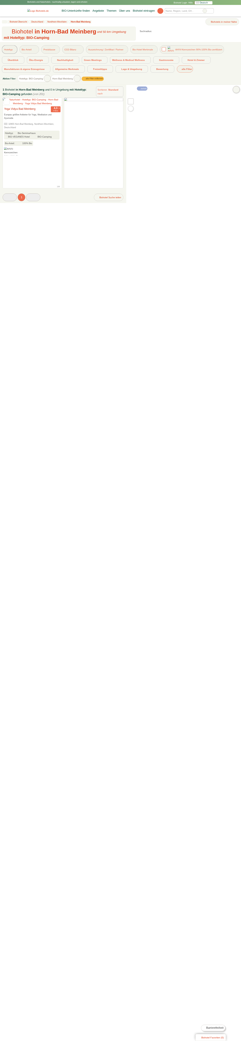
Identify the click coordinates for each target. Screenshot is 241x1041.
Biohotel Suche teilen (110, 197)
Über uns (124, 10)
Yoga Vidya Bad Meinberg (19, 108)
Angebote (98, 10)
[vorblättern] (53, 102)
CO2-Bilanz (70, 49)
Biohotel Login (180, 2)
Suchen (211, 10)
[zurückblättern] (11, 102)
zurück (143, 89)
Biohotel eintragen (144, 10)
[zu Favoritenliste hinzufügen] (7, 102)
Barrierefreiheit (214, 1027)
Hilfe (190, 2)
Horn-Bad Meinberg (62, 78)
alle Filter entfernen (94, 78)
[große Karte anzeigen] (130, 101)
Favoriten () (212, 1037)
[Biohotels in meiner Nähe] (130, 108)
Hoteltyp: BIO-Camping (31, 78)
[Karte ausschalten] (236, 89)
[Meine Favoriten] (160, 11)
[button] (10, 197)
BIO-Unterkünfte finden (76, 10)
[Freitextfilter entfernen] (205, 11)
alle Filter (186, 69)
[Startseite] (4, 21)
